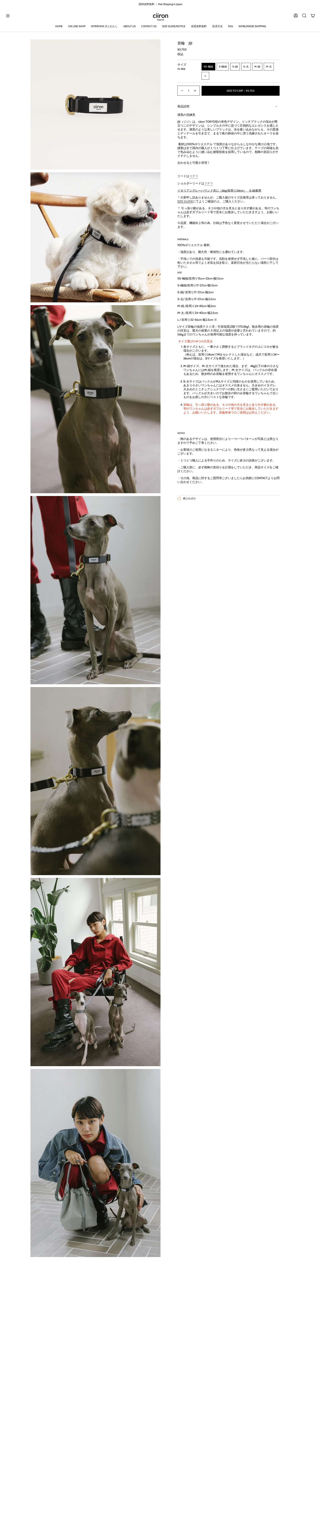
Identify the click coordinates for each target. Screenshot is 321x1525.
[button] (76, 26)
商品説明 (183, 106)
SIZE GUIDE (185, 201)
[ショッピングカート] (313, 15)
